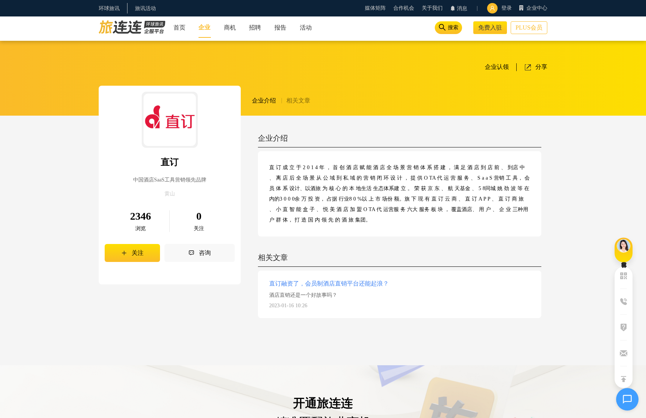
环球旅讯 (109, 8)
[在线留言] (624, 250)
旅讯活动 (145, 8)
